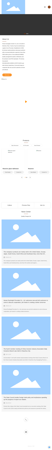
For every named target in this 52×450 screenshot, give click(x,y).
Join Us (42, 205)
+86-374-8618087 (26, 425)
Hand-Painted (37, 145)
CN (49, 7)
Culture (10, 205)
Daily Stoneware (14, 145)
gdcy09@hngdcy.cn (20, 438)
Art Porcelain (26, 145)
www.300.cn (24, 448)
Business (30, 446)
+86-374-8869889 (26, 427)
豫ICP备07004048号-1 (22, 446)
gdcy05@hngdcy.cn (31, 438)
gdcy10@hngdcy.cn (26, 439)
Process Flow (26, 205)
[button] (25, 33)
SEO (33, 446)
